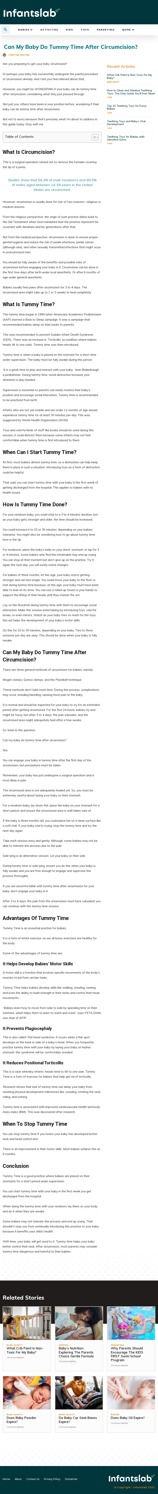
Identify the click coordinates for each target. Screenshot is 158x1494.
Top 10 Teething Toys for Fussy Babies (127, 107)
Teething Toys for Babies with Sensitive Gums (126, 138)
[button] (5, 29)
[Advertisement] (131, 175)
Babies (115, 1415)
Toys (109, 97)
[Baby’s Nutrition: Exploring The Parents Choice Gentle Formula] (79, 1323)
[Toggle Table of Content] (93, 137)
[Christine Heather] (5, 55)
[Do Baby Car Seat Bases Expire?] (79, 1393)
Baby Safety (113, 82)
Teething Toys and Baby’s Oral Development (126, 122)
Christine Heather (18, 55)
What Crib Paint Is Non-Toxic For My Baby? (129, 76)
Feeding (64, 1345)
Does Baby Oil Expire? (128, 1418)
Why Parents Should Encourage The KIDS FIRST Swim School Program (127, 1354)
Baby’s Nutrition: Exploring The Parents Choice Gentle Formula (76, 1352)
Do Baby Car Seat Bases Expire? (78, 1420)
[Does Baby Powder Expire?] (27, 1393)
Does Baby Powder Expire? (21, 1420)
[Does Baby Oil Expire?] (131, 1393)
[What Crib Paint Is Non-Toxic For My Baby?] (27, 1323)
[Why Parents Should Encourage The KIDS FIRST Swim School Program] (131, 1323)
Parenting (117, 1345)
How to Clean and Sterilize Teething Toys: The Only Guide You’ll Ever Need (131, 92)
